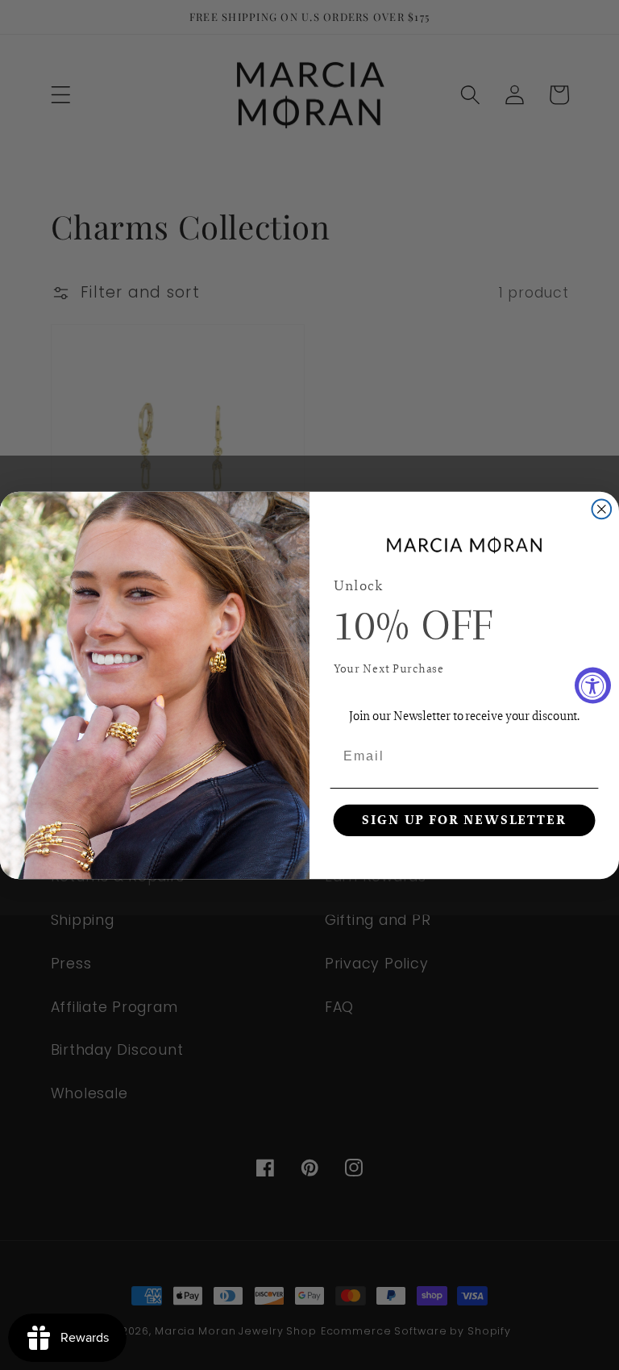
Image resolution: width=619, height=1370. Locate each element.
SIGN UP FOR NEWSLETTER (464, 820)
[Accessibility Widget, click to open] (593, 685)
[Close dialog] (602, 508)
